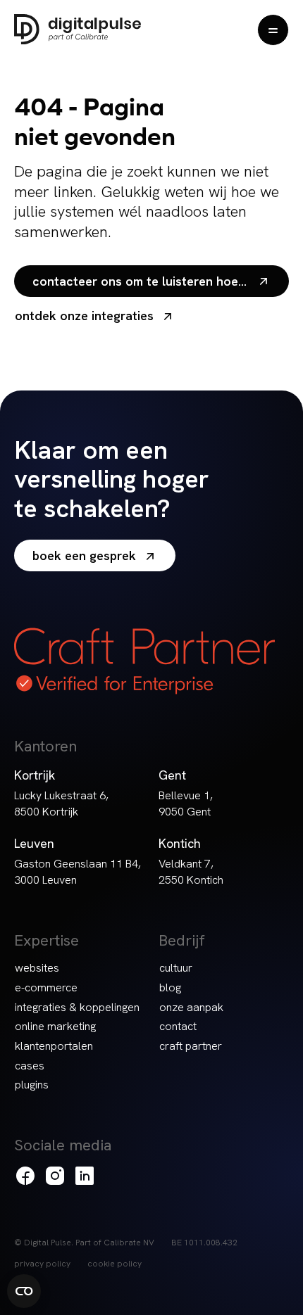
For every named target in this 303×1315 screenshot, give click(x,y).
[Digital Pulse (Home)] (77, 29)
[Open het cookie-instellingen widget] (24, 1291)
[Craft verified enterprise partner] (144, 661)
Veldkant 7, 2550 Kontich (191, 871)
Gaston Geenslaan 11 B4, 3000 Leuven (77, 871)
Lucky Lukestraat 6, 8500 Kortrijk (61, 803)
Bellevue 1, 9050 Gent (186, 803)
